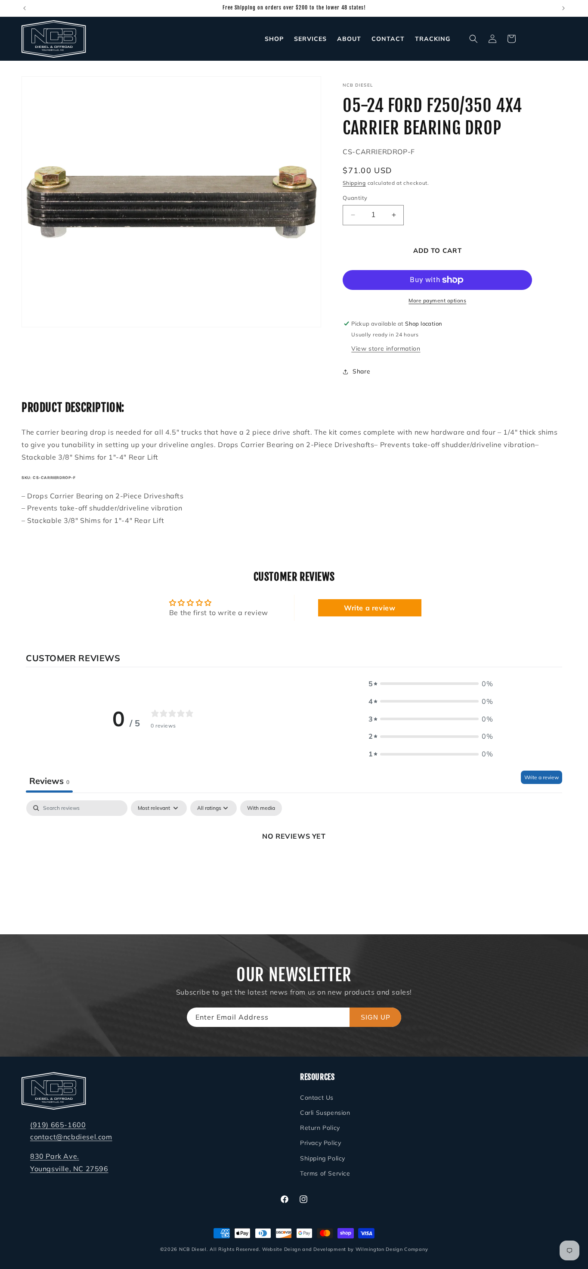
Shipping (354, 183)
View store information (385, 348)
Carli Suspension (325, 1113)
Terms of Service (325, 1173)
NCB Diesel (193, 1249)
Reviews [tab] (49, 780)
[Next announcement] (563, 8)
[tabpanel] (294, 865)
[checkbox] (261, 808)
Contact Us (317, 1097)
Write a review (369, 607)
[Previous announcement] (24, 8)
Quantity (355, 197)
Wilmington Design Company (392, 1249)
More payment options (437, 300)
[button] (473, 38)
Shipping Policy (322, 1158)
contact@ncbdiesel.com (71, 1136)
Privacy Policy (320, 1143)
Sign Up (375, 1017)
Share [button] (361, 371)
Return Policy (320, 1128)
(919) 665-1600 (58, 1124)
